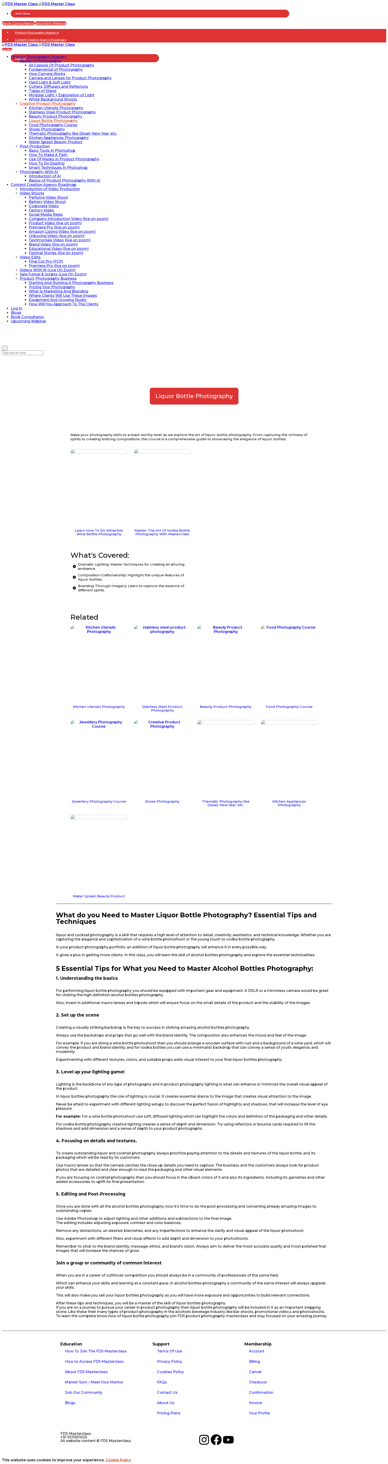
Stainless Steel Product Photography (162, 708)
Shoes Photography (162, 801)
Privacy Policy (169, 1361)
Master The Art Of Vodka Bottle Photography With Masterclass (162, 532)
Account (256, 1351)
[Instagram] (204, 1439)
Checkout (258, 1382)
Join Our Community (83, 1392)
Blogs (70, 1403)
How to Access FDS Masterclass (94, 1361)
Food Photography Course (289, 706)
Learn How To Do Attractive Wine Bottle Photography (99, 532)
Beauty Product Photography (225, 706)
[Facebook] (216, 1439)
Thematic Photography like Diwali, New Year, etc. (225, 803)
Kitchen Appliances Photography (289, 803)
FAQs (162, 1382)
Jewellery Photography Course (99, 801)
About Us (165, 1403)
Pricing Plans (169, 1413)
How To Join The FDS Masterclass (96, 1351)
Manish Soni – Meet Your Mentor (94, 1382)
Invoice (255, 1403)
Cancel (255, 1372)
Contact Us (167, 1392)
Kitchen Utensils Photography (99, 706)
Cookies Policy (170, 1372)
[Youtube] (228, 1439)
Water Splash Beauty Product (99, 896)
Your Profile (259, 1413)
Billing (254, 1361)
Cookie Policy (118, 1460)
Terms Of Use (169, 1351)
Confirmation (261, 1392)
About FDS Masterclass (86, 1372)
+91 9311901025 (73, 1437)
